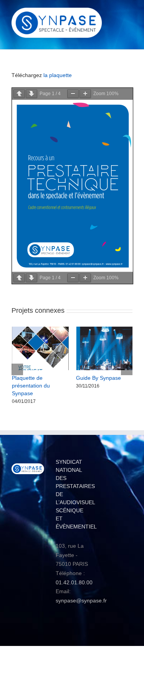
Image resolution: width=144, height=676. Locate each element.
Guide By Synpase (98, 378)
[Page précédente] (19, 93)
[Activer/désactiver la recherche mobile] (116, 14)
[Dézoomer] (73, 93)
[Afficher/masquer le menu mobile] (129, 14)
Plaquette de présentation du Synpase (31, 385)
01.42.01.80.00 (74, 575)
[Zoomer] (85, 93)
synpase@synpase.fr (81, 593)
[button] (17, 365)
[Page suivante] (31, 93)
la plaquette (57, 75)
